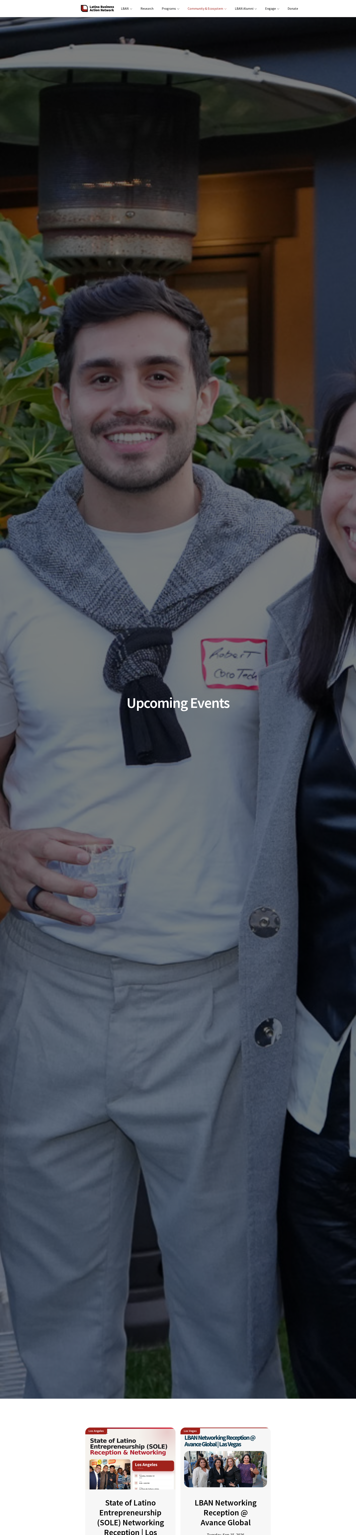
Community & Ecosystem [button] (205, 8)
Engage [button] (270, 8)
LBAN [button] (125, 8)
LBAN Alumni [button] (244, 8)
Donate (293, 8)
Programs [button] (169, 8)
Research (147, 8)
